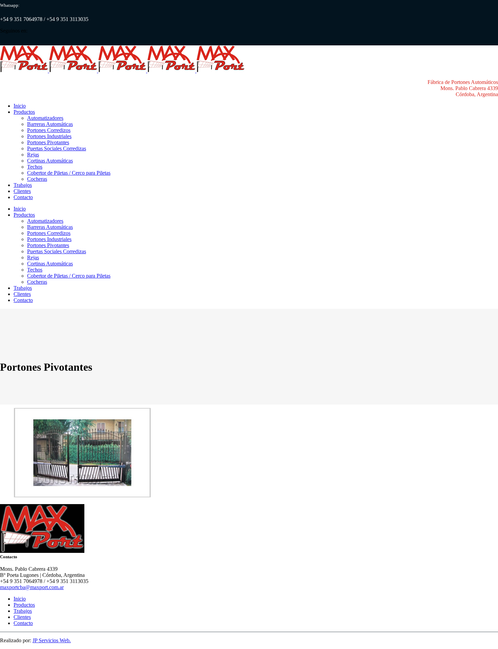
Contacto (23, 623)
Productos (24, 605)
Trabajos (23, 611)
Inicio (20, 599)
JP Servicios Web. (52, 640)
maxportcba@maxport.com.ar (32, 587)
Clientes (22, 617)
